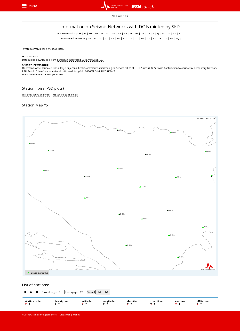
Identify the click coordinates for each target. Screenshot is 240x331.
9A (125, 33)
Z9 (160, 38)
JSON (55, 74)
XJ (158, 33)
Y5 (148, 38)
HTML (48, 74)
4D (96, 33)
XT (130, 38)
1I (85, 33)
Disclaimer (65, 314)
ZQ (177, 38)
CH (80, 33)
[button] (29, 5)
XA (113, 38)
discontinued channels (65, 94)
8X (119, 33)
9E (131, 33)
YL (136, 38)
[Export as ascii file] (106, 292)
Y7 (168, 33)
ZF (165, 38)
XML (61, 74)
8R (113, 33)
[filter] (28, 303)
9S (136, 33)
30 (90, 33)
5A (102, 33)
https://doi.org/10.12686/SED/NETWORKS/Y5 (89, 71)
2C (100, 38)
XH (118, 38)
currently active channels (36, 94)
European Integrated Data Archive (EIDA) (80, 59)
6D (106, 38)
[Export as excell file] (99, 292)
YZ (175, 33)
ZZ (180, 33)
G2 (148, 33)
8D (108, 33)
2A (89, 38)
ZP (171, 38)
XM (125, 38)
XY (163, 33)
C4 (142, 33)
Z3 (154, 38)
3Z (95, 38)
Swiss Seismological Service (43, 314)
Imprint (76, 314)
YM (142, 38)
